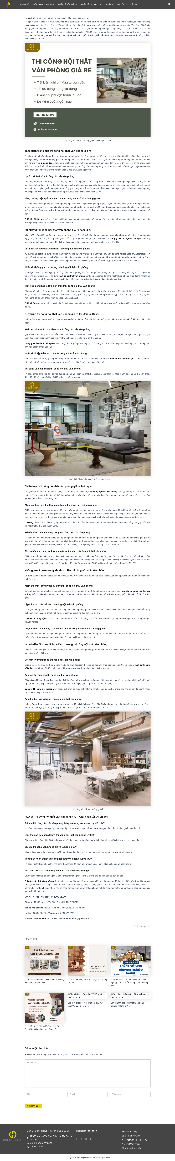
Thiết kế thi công (129, 1132)
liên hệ (42, 888)
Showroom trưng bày (131, 1148)
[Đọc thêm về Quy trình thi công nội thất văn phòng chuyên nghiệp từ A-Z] (131, 996)
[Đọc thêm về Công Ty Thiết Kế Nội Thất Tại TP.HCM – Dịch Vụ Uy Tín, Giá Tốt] (87, 996)
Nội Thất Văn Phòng (131, 1144)
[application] (53, 4)
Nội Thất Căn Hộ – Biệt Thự (134, 1140)
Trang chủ (29, 18)
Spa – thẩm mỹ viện (131, 1136)
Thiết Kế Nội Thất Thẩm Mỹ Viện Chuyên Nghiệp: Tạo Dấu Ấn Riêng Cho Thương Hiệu (129, 982)
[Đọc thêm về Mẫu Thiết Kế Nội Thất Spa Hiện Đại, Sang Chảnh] (87, 961)
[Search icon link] (169, 4)
